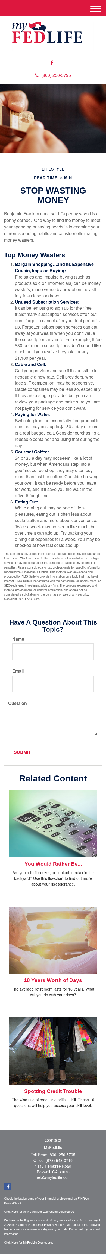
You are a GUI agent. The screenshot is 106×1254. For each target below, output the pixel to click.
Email (18, 671)
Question (17, 703)
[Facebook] (52, 63)
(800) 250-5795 (56, 75)
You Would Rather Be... (53, 864)
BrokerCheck (13, 1203)
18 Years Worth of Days (53, 980)
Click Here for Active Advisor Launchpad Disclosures (39, 1211)
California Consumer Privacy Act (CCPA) (43, 1224)
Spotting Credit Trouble (53, 1091)
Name (18, 639)
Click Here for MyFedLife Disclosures (29, 1242)
